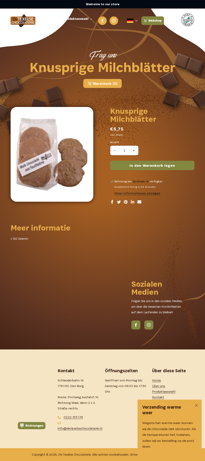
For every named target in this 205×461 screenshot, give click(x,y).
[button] (79, 19)
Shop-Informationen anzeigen (137, 193)
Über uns (158, 386)
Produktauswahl (163, 391)
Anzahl (114, 142)
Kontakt (158, 397)
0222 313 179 (73, 417)
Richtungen (34, 425)
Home (156, 380)
